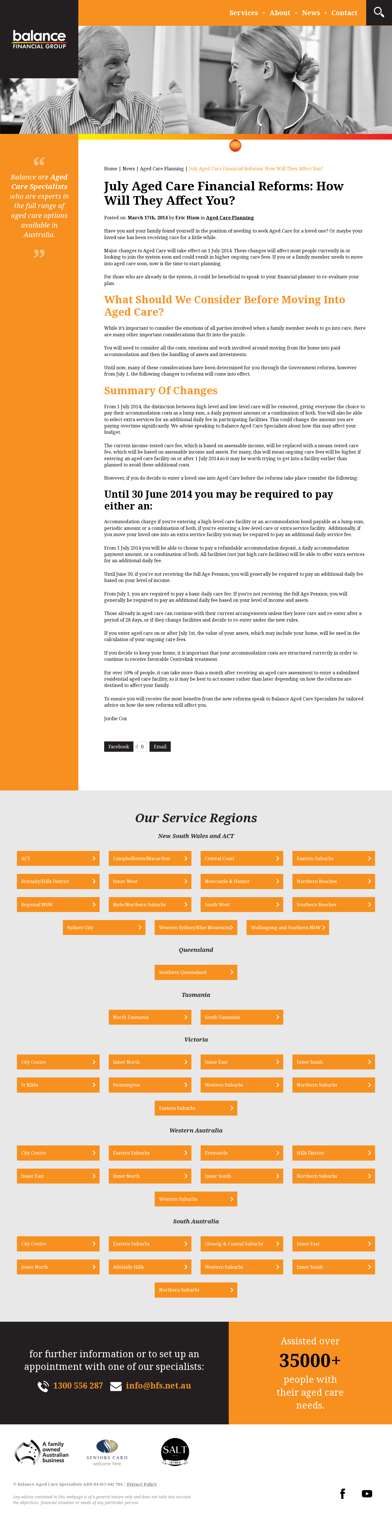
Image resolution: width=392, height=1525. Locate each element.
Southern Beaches (316, 904)
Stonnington (126, 1085)
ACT (25, 858)
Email (160, 746)
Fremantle (216, 1153)
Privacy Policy (142, 1484)
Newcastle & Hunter (227, 881)
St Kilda (29, 1085)
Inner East (216, 1062)
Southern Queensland (183, 972)
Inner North (126, 1062)
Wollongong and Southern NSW (286, 927)
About (279, 12)
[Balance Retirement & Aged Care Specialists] (39, 39)
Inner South (310, 1062)
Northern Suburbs (317, 1085)
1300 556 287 (78, 1385)
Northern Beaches (317, 881)
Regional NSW (37, 904)
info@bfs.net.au (158, 1385)
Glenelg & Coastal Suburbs (234, 1244)
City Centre (33, 1062)
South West (217, 904)
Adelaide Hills (128, 1267)
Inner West (125, 881)
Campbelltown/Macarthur (141, 858)
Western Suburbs (224, 1085)
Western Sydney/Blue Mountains (195, 927)
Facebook (118, 746)
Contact (344, 12)
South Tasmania (222, 1017)
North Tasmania (131, 1017)
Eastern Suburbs (315, 858)
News (311, 12)
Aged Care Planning (162, 168)
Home (110, 168)
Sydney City (80, 927)
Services (244, 12)
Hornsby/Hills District (45, 881)
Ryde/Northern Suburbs (139, 904)
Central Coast (219, 858)
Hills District (310, 1153)
